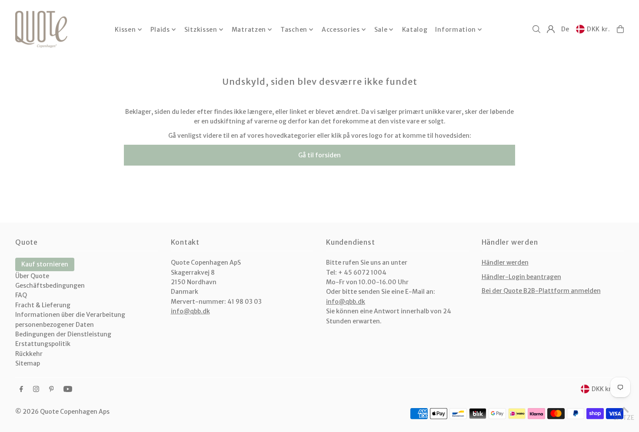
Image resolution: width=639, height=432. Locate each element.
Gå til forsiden (319, 155)
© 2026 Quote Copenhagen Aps (62, 411)
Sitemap (27, 363)
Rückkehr (29, 354)
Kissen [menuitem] (125, 29)
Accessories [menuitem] (341, 29)
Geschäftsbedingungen (50, 285)
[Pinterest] (51, 389)
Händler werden (505, 262)
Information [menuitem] (455, 29)
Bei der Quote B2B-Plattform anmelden (541, 291)
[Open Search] (536, 29)
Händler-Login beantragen (521, 277)
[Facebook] (21, 389)
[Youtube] (67, 389)
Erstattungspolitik (42, 344)
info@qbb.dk (190, 311)
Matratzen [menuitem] (249, 29)
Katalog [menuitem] (415, 29)
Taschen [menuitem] (293, 29)
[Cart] (620, 29)
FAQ (21, 295)
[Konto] (551, 29)
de (565, 29)
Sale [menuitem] (381, 29)
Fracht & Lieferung (42, 305)
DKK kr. (598, 29)
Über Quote (32, 276)
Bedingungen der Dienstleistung (63, 334)
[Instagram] (36, 389)
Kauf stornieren (44, 264)
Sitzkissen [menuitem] (200, 29)
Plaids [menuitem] (160, 29)
